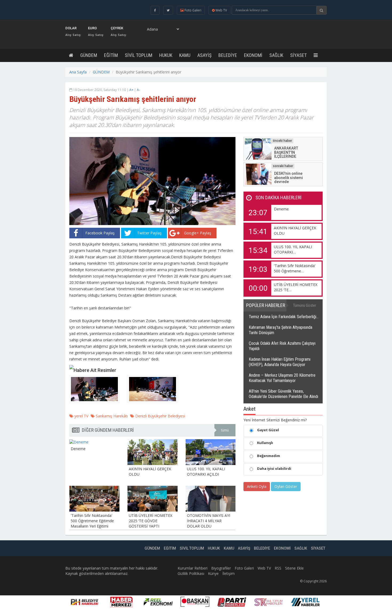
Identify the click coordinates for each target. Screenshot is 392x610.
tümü (225, 430)
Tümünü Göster (304, 305)
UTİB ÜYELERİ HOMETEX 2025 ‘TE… (295, 287)
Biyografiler (221, 568)
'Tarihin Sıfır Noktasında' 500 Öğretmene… (294, 268)
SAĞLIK (276, 55)
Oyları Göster (285, 486)
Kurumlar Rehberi (192, 568)
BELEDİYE (227, 55)
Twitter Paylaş (149, 232)
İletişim (228, 573)
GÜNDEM (88, 55)
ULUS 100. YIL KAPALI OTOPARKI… (293, 249)
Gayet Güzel (268, 430)
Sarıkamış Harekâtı (111, 415)
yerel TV (80, 415)
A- (138, 90)
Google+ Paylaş (197, 232)
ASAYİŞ (204, 55)
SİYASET (298, 55)
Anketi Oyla (256, 486)
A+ (131, 90)
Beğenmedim (268, 455)
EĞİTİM (111, 55)
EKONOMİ (253, 55)
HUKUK (165, 55)
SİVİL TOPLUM (138, 55)
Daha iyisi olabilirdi (274, 468)
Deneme (281, 208)
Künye (213, 573)
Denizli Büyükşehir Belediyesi (159, 415)
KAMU (184, 55)
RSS (278, 568)
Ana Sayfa (78, 71)
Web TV (264, 568)
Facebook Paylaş (100, 232)
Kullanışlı (265, 442)
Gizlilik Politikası (191, 573)
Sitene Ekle (294, 568)
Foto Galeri (244, 568)
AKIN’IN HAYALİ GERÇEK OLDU (295, 230)
